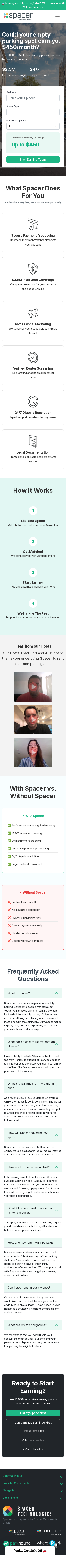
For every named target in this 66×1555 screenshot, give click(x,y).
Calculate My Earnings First (33, 1422)
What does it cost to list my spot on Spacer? (31, 1044)
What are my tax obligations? (27, 1325)
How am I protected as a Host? (29, 1167)
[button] (33, 687)
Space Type (12, 106)
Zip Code (11, 92)
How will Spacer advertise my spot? (28, 1135)
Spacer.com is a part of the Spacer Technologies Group (31, 1521)
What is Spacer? (19, 993)
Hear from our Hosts (33, 646)
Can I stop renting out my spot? (29, 1287)
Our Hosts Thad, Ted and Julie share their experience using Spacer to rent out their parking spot (33, 658)
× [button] (63, 3)
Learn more (39, 7)
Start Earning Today (33, 159)
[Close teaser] (56, 1545)
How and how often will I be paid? (30, 1242)
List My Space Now (33, 1413)
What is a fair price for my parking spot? (31, 1086)
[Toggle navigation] (57, 16)
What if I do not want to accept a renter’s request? (30, 1210)
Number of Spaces (16, 120)
